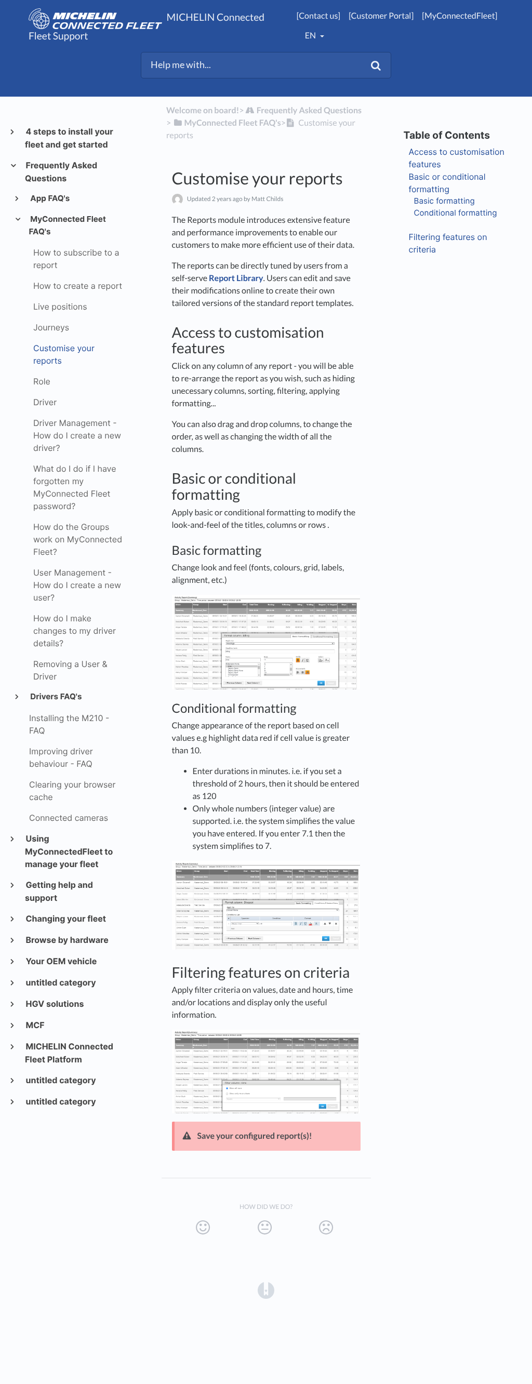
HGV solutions (54, 1004)
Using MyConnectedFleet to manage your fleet (69, 851)
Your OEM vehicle (61, 961)
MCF (35, 1025)
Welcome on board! (202, 110)
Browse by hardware (67, 940)
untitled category (60, 982)
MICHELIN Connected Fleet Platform (69, 1052)
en (311, 36)
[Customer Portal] (381, 16)
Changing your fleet (65, 918)
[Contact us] (318, 16)
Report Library (236, 278)
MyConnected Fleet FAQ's (67, 225)
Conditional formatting (455, 213)
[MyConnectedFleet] (459, 16)
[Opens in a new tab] (266, 1289)
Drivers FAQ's (55, 696)
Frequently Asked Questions (61, 171)
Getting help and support (59, 891)
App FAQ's (49, 198)
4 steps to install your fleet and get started (69, 138)
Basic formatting (444, 201)
